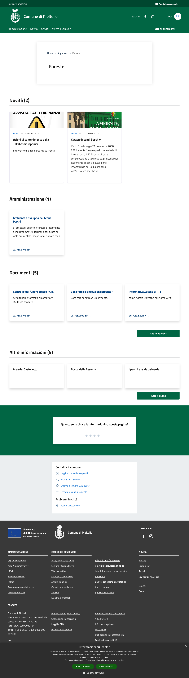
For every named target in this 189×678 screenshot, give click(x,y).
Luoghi (142, 586)
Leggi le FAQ (57, 624)
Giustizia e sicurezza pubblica (109, 565)
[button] (94, 672)
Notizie (142, 560)
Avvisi (16, 133)
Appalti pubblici (59, 582)
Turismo (55, 592)
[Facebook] (144, 16)
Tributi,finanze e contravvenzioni (111, 571)
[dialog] (94, 660)
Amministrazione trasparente (110, 613)
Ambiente (100, 576)
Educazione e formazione (107, 560)
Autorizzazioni (102, 587)
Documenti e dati (16, 592)
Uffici (10, 571)
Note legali (100, 629)
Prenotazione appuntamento (65, 613)
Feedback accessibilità (106, 640)
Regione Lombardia (17, 4)
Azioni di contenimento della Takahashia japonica (31, 141)
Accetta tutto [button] (83, 666)
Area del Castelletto (25, 369)
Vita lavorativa (58, 571)
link (122, 660)
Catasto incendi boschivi (86, 139)
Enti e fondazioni (16, 576)
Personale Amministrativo (21, 587)
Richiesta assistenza (61, 629)
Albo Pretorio (101, 619)
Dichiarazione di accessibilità (109, 635)
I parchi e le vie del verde (144, 369)
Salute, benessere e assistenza (110, 581)
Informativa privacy (105, 624)
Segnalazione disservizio (63, 619)
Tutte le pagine (158, 395)
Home (50, 53)
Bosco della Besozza (83, 369)
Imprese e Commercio (62, 576)
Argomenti (62, 53)
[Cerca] (177, 16)
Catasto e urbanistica (62, 587)
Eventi (142, 591)
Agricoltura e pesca (104, 592)
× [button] (186, 646)
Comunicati (144, 566)
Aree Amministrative (18, 566)
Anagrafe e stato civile (62, 560)
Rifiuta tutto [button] (106, 666)
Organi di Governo (17, 560)
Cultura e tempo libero (62, 566)
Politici (11, 582)
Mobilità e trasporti (61, 598)
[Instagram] (151, 16)
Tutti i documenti (158, 333)
